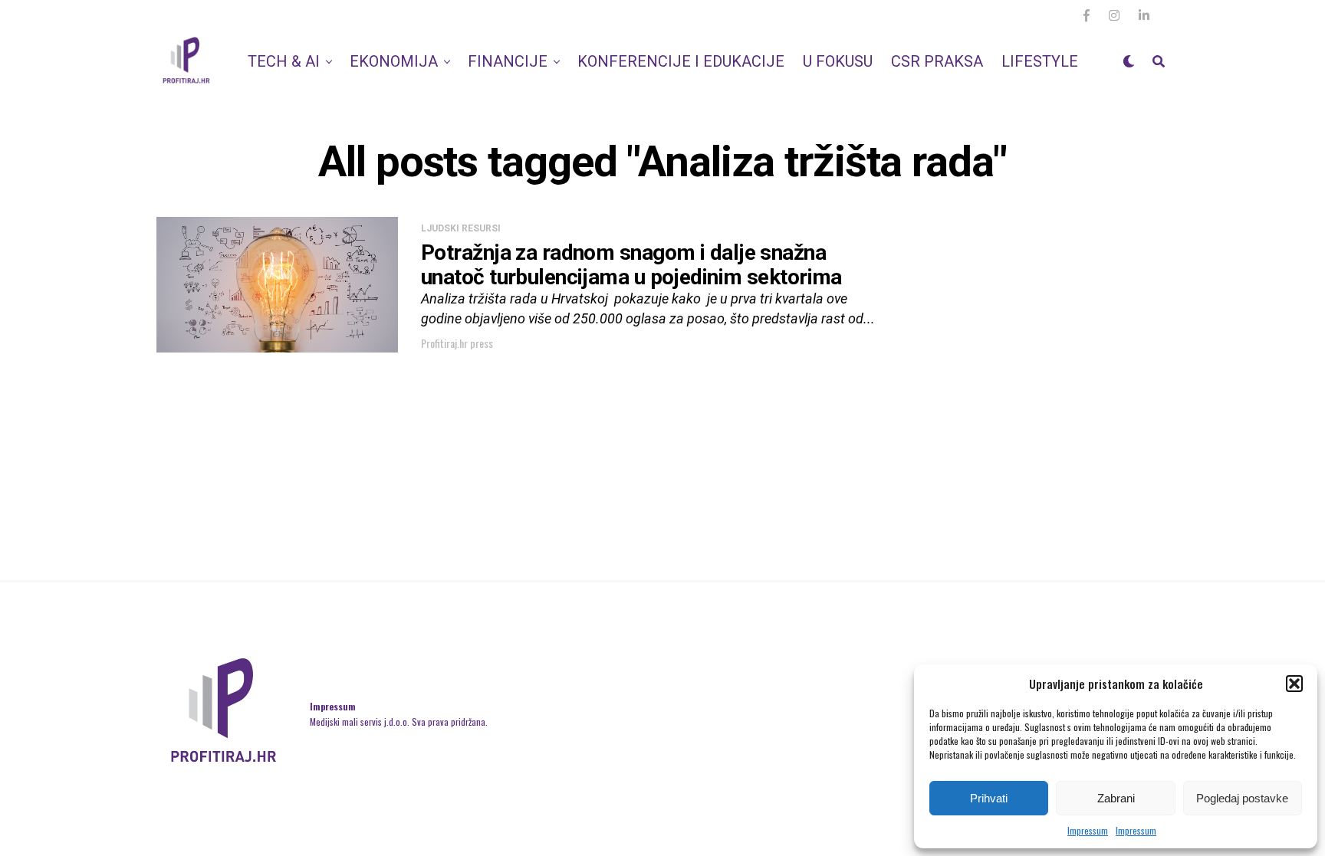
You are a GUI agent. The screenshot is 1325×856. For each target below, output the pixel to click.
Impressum (1087, 830)
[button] (1294, 683)
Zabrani (1116, 798)
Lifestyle (1039, 61)
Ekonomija (394, 61)
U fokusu (838, 61)
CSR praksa (937, 61)
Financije (507, 61)
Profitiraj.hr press (457, 343)
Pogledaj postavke (1242, 798)
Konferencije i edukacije (680, 61)
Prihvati (989, 798)
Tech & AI (284, 61)
